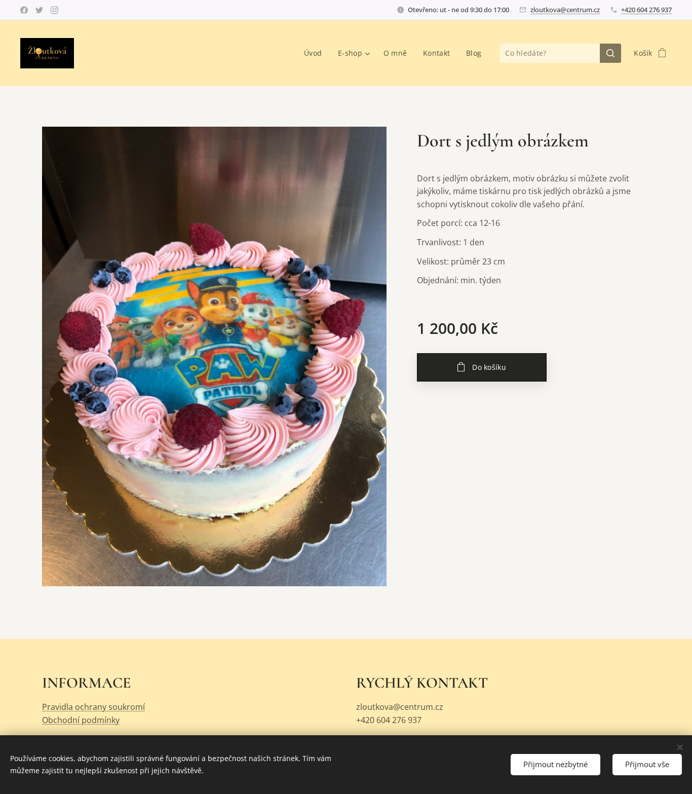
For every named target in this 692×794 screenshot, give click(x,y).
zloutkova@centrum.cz (565, 9)
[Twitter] (39, 10)
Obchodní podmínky (81, 720)
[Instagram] (54, 10)
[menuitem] (315, 53)
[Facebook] (24, 10)
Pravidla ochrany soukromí (93, 706)
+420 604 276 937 (646, 9)
